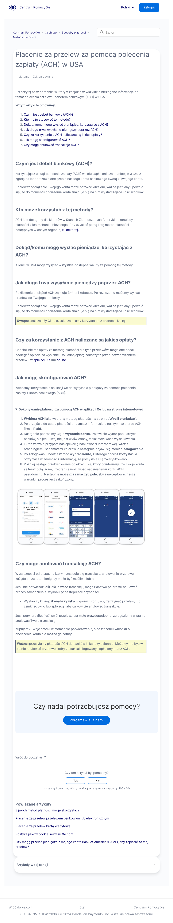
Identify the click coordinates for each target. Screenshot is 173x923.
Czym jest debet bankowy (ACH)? (49, 114)
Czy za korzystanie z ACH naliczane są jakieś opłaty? (63, 135)
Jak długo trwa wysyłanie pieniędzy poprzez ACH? (62, 130)
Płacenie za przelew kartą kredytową (42, 826)
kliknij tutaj (70, 230)
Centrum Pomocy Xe (26, 32)
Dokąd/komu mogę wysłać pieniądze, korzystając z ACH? (66, 125)
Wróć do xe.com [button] (20, 907)
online (61, 360)
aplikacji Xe (42, 360)
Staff (83, 907)
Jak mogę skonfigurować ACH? (47, 140)
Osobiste (51, 32)
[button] (151, 7)
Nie (98, 780)
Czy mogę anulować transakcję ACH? (52, 145)
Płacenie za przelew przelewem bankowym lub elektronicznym (62, 818)
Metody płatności (24, 37)
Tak (75, 780)
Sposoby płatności (74, 32)
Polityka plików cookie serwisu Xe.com (44, 834)
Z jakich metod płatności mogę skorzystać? (47, 810)
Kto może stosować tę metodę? (47, 119)
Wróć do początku (29, 757)
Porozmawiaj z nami (87, 720)
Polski (126, 7)
